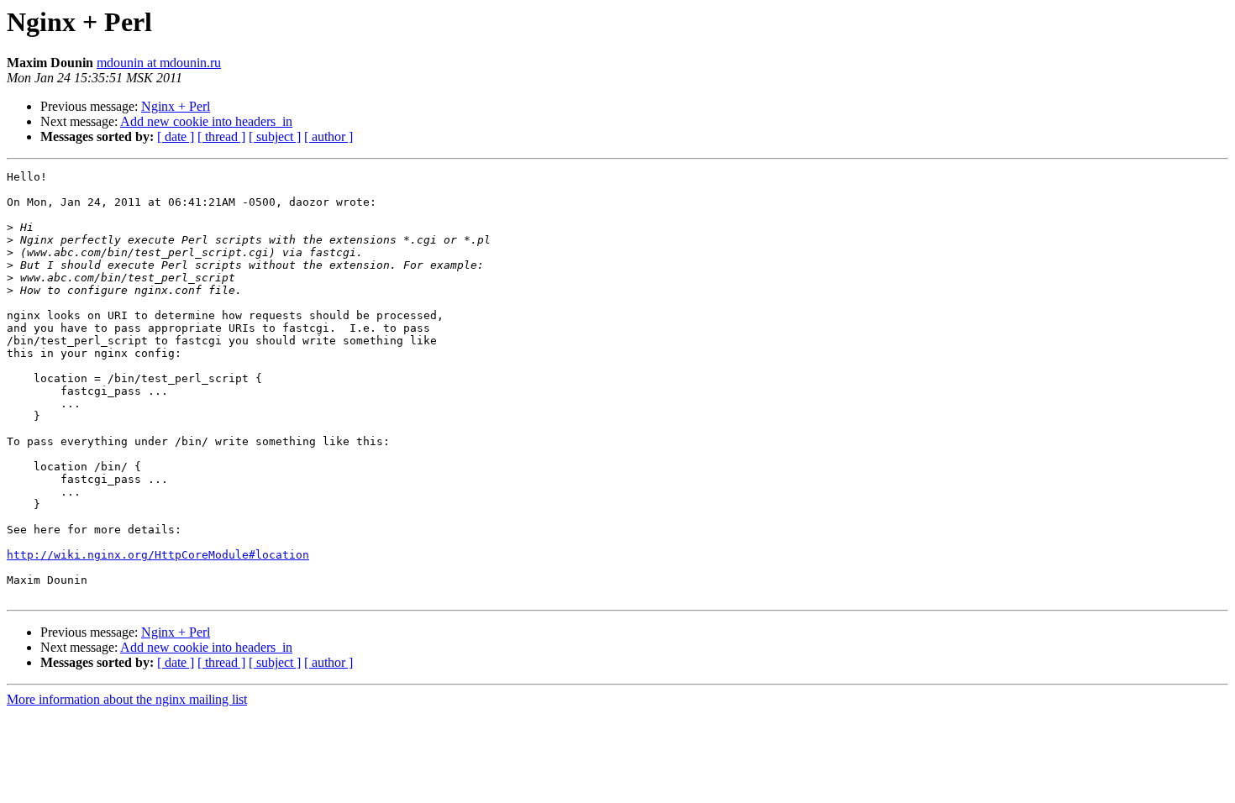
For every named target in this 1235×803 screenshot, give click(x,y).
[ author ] (328, 136)
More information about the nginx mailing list (127, 699)
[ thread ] (221, 136)
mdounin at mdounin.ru (159, 62)
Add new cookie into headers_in (206, 121)
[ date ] (175, 136)
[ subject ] (275, 136)
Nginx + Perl (175, 106)
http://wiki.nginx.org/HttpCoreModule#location (158, 554)
